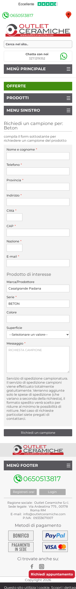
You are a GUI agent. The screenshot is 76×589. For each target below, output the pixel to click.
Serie (12, 297)
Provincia (15, 180)
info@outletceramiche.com (44, 514)
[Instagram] (42, 566)
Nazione (14, 241)
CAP (11, 226)
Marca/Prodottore (20, 282)
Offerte (16, 86)
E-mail (13, 256)
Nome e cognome (22, 149)
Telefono (14, 165)
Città (11, 211)
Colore (12, 312)
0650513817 (21, 15)
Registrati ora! (23, 492)
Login (52, 492)
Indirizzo (14, 195)
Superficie (14, 328)
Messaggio (16, 343)
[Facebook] (34, 566)
